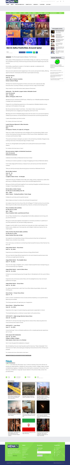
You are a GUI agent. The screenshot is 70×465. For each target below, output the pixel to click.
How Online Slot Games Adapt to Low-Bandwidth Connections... (56, 73)
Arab (20, 12)
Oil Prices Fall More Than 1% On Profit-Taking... (59, 44)
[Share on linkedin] (37, 52)
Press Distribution (19, 4)
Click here (15, 455)
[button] (60, 1)
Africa (29, 12)
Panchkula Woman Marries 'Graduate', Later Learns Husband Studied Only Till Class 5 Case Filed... (42, 434)
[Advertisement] (35, 8)
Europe (15, 12)
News (12, 4)
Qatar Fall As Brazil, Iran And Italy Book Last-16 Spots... (60, 48)
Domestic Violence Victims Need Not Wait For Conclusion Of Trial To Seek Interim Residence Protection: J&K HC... (43, 398)
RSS (57, 455)
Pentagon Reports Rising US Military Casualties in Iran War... (28, 397)
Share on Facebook (22, 52)
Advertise (24, 452)
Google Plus (58, 451)
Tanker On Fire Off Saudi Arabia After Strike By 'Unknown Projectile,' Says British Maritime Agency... (43, 416)
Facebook (58, 448)
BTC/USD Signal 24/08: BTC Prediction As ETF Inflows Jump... (60, 31)
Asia (24, 12)
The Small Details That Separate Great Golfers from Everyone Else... (56, 79)
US (9, 12)
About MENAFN (25, 454)
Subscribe (40, 455)
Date (8, 51)
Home (8, 4)
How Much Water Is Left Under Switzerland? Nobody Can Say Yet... (28, 415)
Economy (40, 12)
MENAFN (8, 57)
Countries (42, 4)
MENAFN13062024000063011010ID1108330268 (18, 355)
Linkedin (57, 454)
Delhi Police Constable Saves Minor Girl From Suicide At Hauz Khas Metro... (14, 397)
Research (36, 4)
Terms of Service (25, 448)
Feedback (24, 457)
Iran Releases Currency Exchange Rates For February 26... (60, 40)
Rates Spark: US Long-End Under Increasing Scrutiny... (60, 51)
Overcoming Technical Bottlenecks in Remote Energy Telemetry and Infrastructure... (56, 76)
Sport (59, 12)
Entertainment (52, 12)
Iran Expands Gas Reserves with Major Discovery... (28, 433)
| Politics (34, 12)
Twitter (57, 449)
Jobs (23, 455)
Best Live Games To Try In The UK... (56, 70)
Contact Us (24, 451)
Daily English (40, 448)
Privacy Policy (24, 449)
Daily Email (58, 452)
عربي (58, 1)
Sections (48, 4)
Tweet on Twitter (29, 52)
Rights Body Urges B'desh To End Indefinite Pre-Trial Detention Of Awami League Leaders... (14, 434)
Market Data (29, 4)
